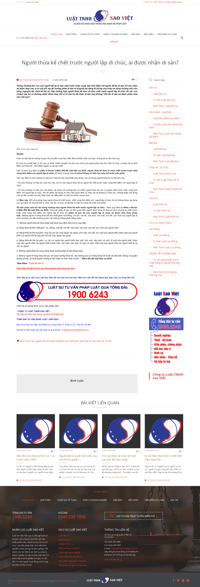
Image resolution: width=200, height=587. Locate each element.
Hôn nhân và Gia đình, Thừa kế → (73, 561)
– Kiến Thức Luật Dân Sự (163, 106)
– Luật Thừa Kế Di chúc (162, 173)
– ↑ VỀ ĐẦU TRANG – (100, 491)
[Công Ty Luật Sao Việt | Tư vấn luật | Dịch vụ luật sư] (100, 17)
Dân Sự (153, 87)
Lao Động (154, 229)
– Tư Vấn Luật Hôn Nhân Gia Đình (165, 126)
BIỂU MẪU (133, 500)
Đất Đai (153, 142)
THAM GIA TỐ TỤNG (67, 500)
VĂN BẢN (117, 500)
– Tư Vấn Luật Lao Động (163, 241)
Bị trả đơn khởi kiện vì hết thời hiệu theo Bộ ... (163, 457)
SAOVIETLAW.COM (22, 581)
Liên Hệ (174, 500)
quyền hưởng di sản (59, 341)
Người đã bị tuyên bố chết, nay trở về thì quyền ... (78, 457)
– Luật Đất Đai (158, 149)
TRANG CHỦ (28, 500)
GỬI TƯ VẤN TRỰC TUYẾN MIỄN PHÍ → (162, 2)
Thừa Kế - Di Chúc (159, 167)
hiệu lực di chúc (104, 341)
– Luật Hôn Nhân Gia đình (164, 118)
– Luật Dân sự (157, 93)
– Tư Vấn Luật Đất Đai (162, 155)
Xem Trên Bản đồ (111, 559)
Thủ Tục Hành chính (160, 222)
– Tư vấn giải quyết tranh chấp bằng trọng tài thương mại (164, 262)
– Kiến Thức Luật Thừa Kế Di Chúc (165, 190)
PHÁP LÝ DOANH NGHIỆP (95, 500)
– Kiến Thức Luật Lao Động (165, 247)
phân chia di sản (27, 341)
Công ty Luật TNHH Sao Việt (168, 376)
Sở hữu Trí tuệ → (66, 544)
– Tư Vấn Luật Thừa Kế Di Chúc (164, 181)
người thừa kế (42, 341)
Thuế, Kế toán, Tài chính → (70, 548)
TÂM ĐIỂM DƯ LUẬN (154, 500)
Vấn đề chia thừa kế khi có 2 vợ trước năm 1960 (36, 457)
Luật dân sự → (65, 535)
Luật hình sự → (65, 539)
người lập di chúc (88, 341)
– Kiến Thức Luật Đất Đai (163, 161)
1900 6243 (42, 38)
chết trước (73, 341)
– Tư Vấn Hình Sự (159, 210)
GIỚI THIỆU (45, 500)
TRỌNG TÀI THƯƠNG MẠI (162, 253)
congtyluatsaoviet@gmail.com (124, 548)
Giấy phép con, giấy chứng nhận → (74, 565)
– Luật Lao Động (159, 235)
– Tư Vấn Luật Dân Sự (162, 99)
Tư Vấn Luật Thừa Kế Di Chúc (33, 80)
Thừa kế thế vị (36, 263)
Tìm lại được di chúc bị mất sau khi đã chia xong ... (119, 457)
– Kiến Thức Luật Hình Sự (164, 216)
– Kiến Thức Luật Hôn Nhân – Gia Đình (166, 135)
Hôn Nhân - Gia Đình (160, 112)
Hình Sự (153, 198)
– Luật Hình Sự (158, 204)
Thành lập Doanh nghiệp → (70, 552)
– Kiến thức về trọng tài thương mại (163, 273)
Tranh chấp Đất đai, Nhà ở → (71, 556)
